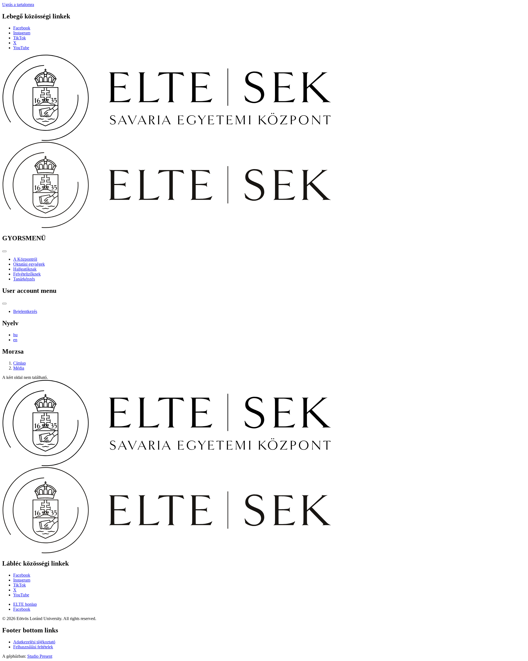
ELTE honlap (25, 604)
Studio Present (39, 656)
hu (15, 334)
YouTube (21, 47)
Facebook (21, 28)
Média (18, 368)
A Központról (25, 259)
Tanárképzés (24, 279)
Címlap (19, 363)
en (15, 339)
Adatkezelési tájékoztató (34, 642)
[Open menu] (4, 251)
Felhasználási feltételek (33, 647)
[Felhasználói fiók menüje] (4, 303)
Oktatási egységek (29, 264)
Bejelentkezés (25, 311)
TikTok (19, 37)
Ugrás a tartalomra (18, 4)
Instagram (21, 33)
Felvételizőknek (27, 274)
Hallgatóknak (25, 269)
